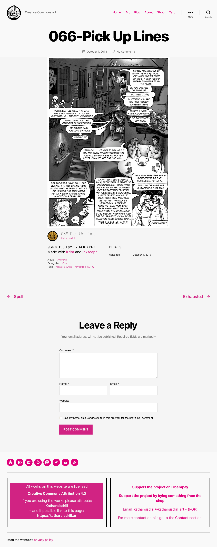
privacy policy (43, 540)
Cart (172, 12)
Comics (66, 263)
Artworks (62, 259)
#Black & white (64, 266)
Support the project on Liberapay (160, 487)
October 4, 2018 (97, 51)
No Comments (126, 51)
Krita (70, 252)
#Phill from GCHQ (84, 266)
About (148, 12)
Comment (66, 350)
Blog (137, 12)
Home (117, 12)
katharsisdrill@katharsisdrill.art (159, 509)
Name (64, 383)
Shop (160, 12)
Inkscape (89, 252)
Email (114, 383)
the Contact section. (186, 518)
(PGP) (193, 509)
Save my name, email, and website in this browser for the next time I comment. (108, 417)
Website (64, 400)
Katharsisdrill (68, 238)
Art (127, 12)
